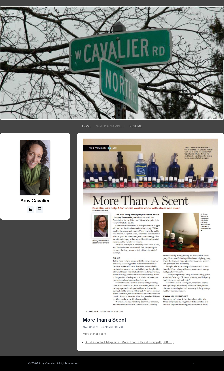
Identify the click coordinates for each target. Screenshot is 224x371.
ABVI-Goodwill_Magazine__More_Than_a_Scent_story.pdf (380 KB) (129, 342)
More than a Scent (94, 333)
